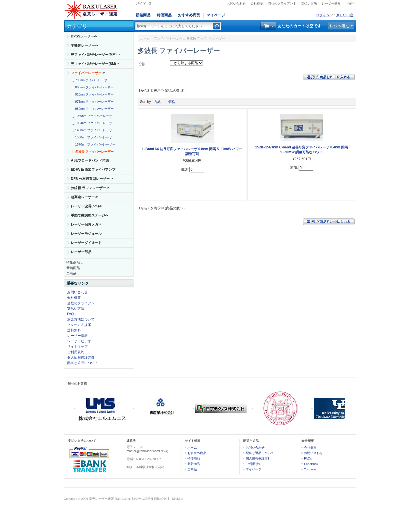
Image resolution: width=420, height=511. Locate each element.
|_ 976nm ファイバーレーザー (92, 101)
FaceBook (311, 464)
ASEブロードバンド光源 (90, 160)
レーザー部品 (81, 252)
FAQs (71, 314)
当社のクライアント (282, 3)
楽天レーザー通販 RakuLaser (109, 498)
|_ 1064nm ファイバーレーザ (91, 123)
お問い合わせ (236, 3)
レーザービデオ (79, 341)
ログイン (323, 15)
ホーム (145, 38)
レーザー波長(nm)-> (86, 206)
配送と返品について (82, 363)
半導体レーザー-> (84, 45)
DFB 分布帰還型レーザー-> (92, 179)
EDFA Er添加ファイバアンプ (93, 170)
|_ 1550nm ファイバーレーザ (91, 137)
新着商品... (74, 268)
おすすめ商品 (189, 15)
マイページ (216, 15)
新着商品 (143, 15)
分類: (142, 64)
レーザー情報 (331, 3)
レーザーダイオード (86, 243)
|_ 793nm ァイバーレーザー (90, 80)
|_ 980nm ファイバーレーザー (92, 108)
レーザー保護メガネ (86, 224)
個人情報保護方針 (81, 357)
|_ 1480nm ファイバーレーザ (91, 130)
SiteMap (177, 498)
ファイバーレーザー (168, 38)
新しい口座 (344, 15)
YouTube (310, 469)
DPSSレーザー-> (84, 36)
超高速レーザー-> (84, 197)
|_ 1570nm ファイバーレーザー (92, 144)
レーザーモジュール (86, 234)
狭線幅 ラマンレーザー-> (90, 188)
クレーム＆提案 (79, 325)
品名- (159, 102)
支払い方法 (309, 3)
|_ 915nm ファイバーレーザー (92, 94)
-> (88, 73)
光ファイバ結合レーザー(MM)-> (95, 55)
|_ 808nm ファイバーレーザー (92, 87)
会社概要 (257, 3)
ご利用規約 (75, 352)
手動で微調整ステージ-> (89, 215)
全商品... (72, 273)
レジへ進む (340, 25)
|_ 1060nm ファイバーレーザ (91, 116)
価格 (171, 102)
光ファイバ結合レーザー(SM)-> (95, 64)
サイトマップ (77, 347)
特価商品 (164, 15)
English (350, 3)
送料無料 (74, 330)
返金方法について (81, 319)
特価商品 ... (74, 263)
